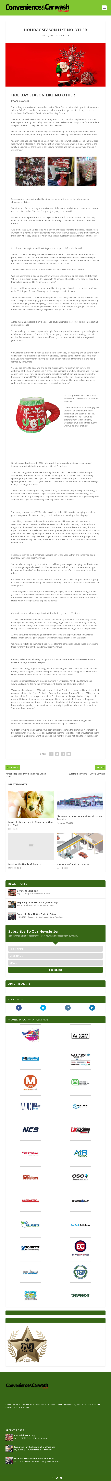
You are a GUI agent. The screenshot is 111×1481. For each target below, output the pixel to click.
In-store (60, 35)
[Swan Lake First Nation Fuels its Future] (12, 916)
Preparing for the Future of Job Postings (37, 902)
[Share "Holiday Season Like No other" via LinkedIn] (63, 754)
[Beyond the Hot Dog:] (12, 892)
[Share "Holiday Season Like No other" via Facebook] (51, 754)
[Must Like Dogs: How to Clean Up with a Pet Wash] (31, 804)
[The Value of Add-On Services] (80, 846)
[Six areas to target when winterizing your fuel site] (80, 801)
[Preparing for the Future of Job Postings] (12, 904)
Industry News (48, 905)
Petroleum (59, 917)
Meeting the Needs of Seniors (24, 864)
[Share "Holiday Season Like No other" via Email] (69, 754)
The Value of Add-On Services (73, 864)
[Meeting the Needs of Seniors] (31, 846)
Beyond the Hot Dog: (27, 890)
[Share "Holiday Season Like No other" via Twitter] (57, 754)
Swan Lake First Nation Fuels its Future (36, 914)
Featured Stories (36, 893)
